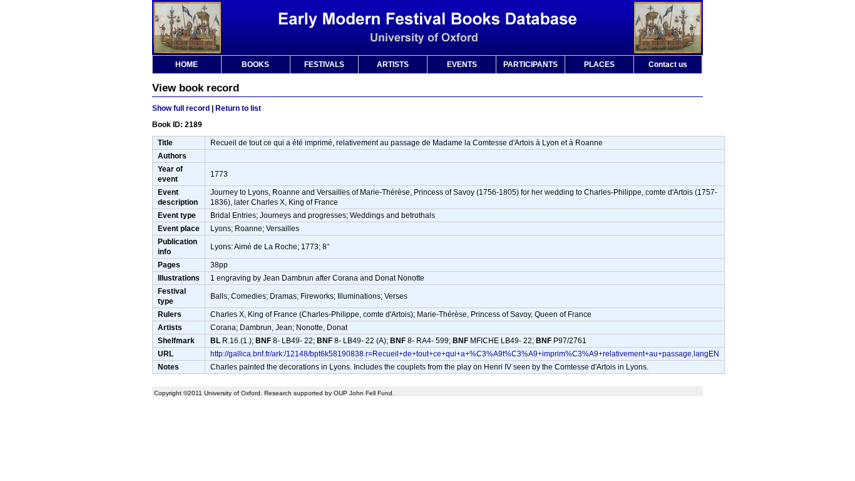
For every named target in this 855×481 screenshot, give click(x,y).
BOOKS (255, 64)
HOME (186, 64)
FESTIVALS (324, 64)
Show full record (181, 108)
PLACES (599, 64)
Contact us (667, 64)
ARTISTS (393, 64)
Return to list (238, 108)
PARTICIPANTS (530, 64)
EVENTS (462, 64)
